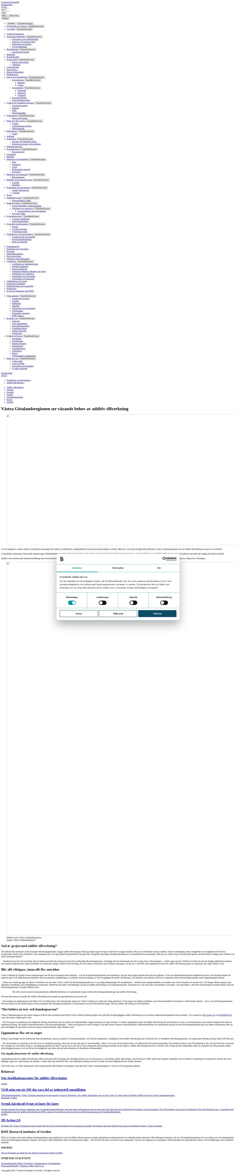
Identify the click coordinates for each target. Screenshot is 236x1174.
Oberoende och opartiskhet (23, 308)
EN (5, 7)
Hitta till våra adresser (29, 1153)
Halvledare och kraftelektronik (25, 39)
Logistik (15, 182)
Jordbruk (10, 136)
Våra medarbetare (19, 323)
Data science (12, 69)
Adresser (16, 321)
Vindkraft (21, 95)
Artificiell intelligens (15, 34)
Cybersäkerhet (13, 67)
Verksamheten (13, 296)
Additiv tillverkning (20, 190)
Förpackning (12, 115)
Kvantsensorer (18, 152)
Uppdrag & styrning (20, 298)
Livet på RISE (18, 363)
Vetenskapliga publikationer (24, 356)
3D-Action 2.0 (208, 1015)
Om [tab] (159, 568)
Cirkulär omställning (21, 219)
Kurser (9, 399)
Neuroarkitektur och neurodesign (31, 211)
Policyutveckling (14, 256)
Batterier (21, 83)
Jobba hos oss (12, 358)
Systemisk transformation (17, 224)
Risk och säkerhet (19, 242)
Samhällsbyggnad (14, 198)
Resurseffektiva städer (21, 200)
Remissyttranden (19, 343)
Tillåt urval (118, 613)
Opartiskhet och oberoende (23, 276)
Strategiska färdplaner (16, 284)
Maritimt (10, 157)
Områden (11, 24)
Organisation (17, 311)
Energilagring (18, 80)
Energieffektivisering (21, 100)
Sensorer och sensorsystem (23, 42)
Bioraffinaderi (13, 49)
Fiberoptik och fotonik (21, 44)
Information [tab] (118, 568)
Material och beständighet (18, 159)
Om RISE (11, 29)
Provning (10, 251)
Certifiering (11, 261)
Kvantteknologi (13, 149)
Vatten (14, 134)
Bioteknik (11, 54)
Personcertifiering (19, 269)
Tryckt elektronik (19, 47)
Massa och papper (20, 118)
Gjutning (16, 193)
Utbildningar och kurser (17, 281)
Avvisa (79, 613)
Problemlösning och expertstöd (20, 286)
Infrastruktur (12, 131)
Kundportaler (7, 5)
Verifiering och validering (23, 274)
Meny (4, 16)
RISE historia (18, 316)
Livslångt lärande (19, 229)
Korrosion (16, 172)
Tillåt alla (157, 613)
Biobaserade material (21, 169)
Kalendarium (17, 346)
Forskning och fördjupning (18, 259)
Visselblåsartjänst (19, 328)
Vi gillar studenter (19, 368)
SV (2, 7)
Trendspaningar (18, 348)
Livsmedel (11, 154)
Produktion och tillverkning (18, 187)
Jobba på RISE (56, 1153)
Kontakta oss (12, 318)
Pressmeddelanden (9, 1163)
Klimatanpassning (14, 146)
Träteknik (16, 65)
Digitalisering (12, 74)
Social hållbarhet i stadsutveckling (26, 206)
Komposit (16, 164)
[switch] (103, 603)
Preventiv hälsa (18, 213)
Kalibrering (11, 288)
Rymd (9, 195)
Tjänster (10, 390)
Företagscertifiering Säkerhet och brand (29, 271)
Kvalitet (15, 301)
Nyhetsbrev (17, 351)
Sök (3, 10)
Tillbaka (5, 18)
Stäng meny (14, 16)
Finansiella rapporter (21, 313)
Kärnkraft (21, 90)
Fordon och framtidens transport (20, 103)
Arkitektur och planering (22, 208)
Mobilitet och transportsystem (19, 180)
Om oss (4, 1153)
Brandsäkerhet (13, 57)
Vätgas (20, 85)
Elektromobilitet (19, 113)
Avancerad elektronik (16, 36)
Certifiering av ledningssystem (25, 264)
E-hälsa (15, 123)
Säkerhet (16, 306)
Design (15, 227)
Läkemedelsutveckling (21, 126)
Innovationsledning (20, 221)
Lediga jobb (17, 361)
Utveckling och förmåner (23, 366)
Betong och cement (20, 62)
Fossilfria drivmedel (20, 52)
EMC (14, 110)
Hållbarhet (16, 303)
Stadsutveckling (13, 203)
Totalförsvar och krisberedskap (20, 234)
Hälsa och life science (16, 121)
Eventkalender (54, 1163)
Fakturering (17, 333)
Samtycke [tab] (77, 568)
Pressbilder (16, 339)
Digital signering (19, 331)
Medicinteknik (18, 128)
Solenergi (21, 93)
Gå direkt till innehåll (10, 2)
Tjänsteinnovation (19, 231)
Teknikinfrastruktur (15, 254)
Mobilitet (16, 185)
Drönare (15, 108)
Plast (14, 162)
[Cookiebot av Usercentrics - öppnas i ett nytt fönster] (164, 559)
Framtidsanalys (13, 246)
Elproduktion (17, 88)
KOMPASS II (225, 1015)
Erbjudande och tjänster (17, 26)
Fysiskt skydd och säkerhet (23, 237)
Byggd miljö (12, 59)
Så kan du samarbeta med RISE (20, 291)
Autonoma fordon (19, 105)
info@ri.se (39, 1166)
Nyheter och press (14, 336)
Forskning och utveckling (18, 249)
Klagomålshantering (20, 326)
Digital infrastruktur (15, 72)
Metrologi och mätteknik (17, 174)
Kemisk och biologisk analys (24, 141)
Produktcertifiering (20, 266)
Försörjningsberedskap (22, 239)
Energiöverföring (19, 98)
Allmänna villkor (27, 1166)
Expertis (10, 392)
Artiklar (10, 402)
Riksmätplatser (18, 177)
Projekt (10, 395)
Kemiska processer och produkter (26, 144)
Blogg (14, 353)
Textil (14, 167)
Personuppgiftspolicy (10, 1166)
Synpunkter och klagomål (23, 279)
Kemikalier (11, 139)
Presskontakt (17, 341)
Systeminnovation (14, 216)
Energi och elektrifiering (17, 77)
